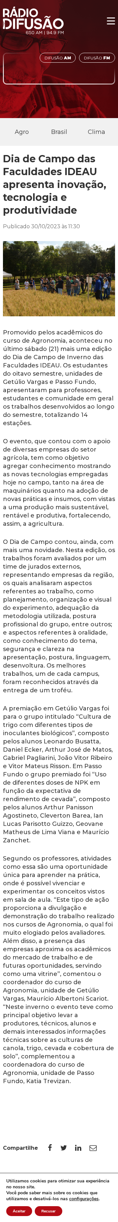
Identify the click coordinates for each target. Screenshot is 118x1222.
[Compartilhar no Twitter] (67, 1148)
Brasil (59, 132)
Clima (96, 132)
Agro (22, 132)
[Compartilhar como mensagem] (97, 1148)
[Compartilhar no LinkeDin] (82, 1148)
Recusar (48, 1211)
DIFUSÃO (58, 57)
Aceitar (19, 1211)
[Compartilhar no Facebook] (54, 1148)
